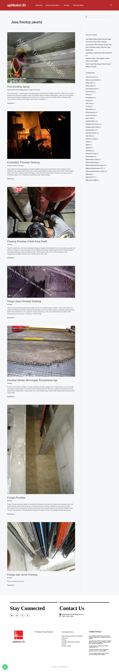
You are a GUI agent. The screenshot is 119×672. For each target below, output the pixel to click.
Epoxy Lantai (89, 86)
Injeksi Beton (89, 109)
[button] (5, 667)
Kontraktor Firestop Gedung (23, 162)
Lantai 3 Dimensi (90, 115)
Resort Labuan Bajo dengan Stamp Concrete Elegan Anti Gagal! (99, 653)
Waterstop (88, 174)
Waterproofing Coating (92, 159)
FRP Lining (89, 103)
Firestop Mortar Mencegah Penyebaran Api (32, 380)
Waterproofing (89, 156)
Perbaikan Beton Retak (92, 127)
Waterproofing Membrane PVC (94, 168)
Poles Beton (89, 136)
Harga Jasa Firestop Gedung (24, 301)
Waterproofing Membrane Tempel (95, 171)
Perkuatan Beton (90, 130)
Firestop (9, 165)
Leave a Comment (34, 90)
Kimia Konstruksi (90, 112)
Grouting (88, 106)
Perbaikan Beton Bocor (92, 124)
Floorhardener (90, 97)
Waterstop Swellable (91, 180)
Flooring (88, 100)
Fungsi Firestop (16, 497)
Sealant (88, 141)
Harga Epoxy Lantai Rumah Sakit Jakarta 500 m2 (98, 646)
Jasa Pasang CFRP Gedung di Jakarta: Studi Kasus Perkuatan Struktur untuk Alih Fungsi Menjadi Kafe (98, 47)
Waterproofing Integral (92, 162)
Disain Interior (89, 83)
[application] (59, 5)
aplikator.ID (16, 5)
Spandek (88, 147)
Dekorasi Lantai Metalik (92, 80)
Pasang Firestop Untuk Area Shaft (27, 241)
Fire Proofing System (22, 90)
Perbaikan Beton (90, 121)
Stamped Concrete (91, 153)
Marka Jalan (89, 118)
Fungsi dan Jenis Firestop (22, 574)
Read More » (11, 103)
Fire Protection (11, 90)
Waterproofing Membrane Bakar (95, 165)
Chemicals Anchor (91, 77)
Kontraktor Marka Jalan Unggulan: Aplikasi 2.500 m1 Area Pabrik (98, 650)
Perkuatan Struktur (91, 133)
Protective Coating (91, 139)
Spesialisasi (89, 150)
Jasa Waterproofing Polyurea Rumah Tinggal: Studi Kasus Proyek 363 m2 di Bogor (100, 637)
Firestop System (66, 646)
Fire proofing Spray (18, 86)
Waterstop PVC (90, 177)
